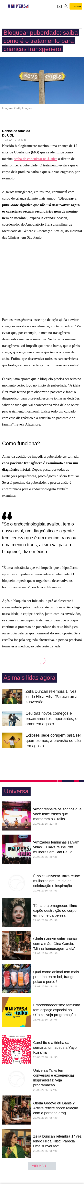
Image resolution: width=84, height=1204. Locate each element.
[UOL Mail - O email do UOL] (59, 6)
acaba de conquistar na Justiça (35, 159)
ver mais (39, 1165)
